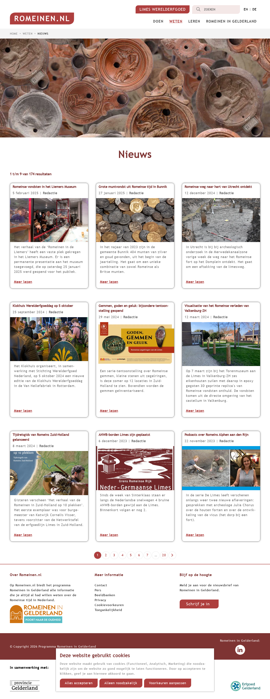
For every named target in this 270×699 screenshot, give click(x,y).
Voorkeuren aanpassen (167, 683)
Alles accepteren (79, 683)
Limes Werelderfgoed (163, 9)
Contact (101, 585)
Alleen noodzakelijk (120, 683)
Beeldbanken (105, 595)
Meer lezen (23, 282)
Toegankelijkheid (108, 610)
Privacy (100, 600)
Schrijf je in (198, 603)
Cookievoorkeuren (109, 605)
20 (164, 556)
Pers (98, 590)
